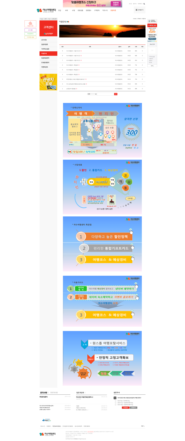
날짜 (129, 46)
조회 (136, 46)
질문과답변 (44, 44)
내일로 (77, 406)
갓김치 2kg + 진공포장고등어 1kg (125, 404)
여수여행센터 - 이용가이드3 (73, 51)
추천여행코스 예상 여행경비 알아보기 (75, 79)
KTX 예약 (30, 30)
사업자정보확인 (90, 431)
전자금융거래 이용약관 (67, 426)
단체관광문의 (45, 62)
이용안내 (151, 58)
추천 (142, 46)
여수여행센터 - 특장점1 (72, 74)
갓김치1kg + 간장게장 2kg (123, 400)
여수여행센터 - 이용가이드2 (73, 55)
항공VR (150, 60)
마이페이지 (140, 3)
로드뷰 (150, 62)
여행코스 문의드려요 (80, 408)
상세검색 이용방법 (71, 88)
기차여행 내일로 (30, 37)
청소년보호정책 (78, 426)
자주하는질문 (152, 56)
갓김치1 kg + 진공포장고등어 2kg (125, 402)
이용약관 (48, 426)
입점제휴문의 (45, 58)
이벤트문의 (44, 67)
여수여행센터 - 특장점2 (72, 69)
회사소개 (42, 426)
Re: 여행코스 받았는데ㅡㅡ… (82, 409)
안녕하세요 (91, 398)
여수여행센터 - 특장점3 (72, 65)
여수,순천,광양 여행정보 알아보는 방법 (76, 84)
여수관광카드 (30, 33)
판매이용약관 (87, 426)
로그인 (130, 3)
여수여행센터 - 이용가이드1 (73, 60)
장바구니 (135, 3)
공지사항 (44, 40)
